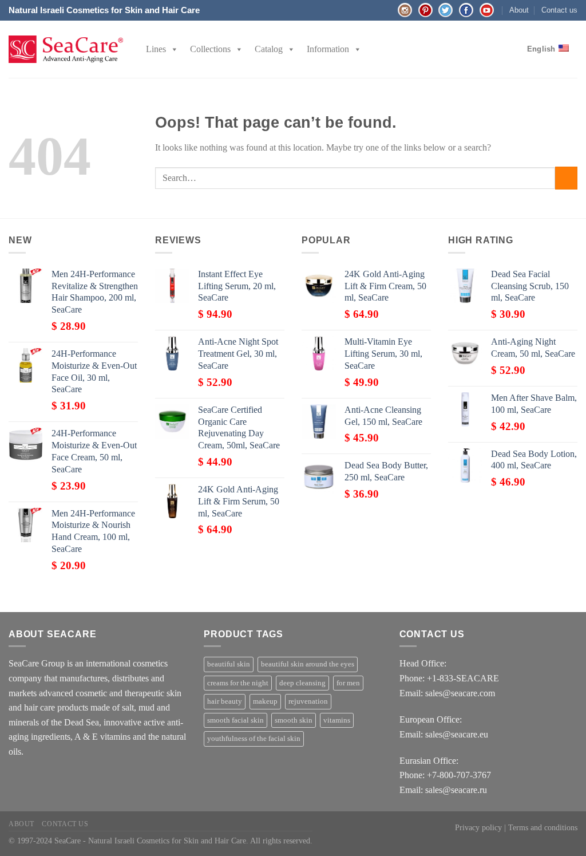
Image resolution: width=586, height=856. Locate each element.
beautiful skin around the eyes (307, 664)
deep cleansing (302, 683)
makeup (265, 701)
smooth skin (293, 720)
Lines (156, 49)
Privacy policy (478, 827)
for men (348, 683)
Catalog (269, 49)
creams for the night (237, 683)
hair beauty (224, 701)
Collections (210, 49)
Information (328, 49)
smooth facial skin (235, 720)
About (519, 10)
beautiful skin (228, 664)
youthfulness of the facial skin (253, 739)
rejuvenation (308, 701)
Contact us (559, 10)
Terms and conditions (542, 827)
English (541, 49)
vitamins (336, 720)
